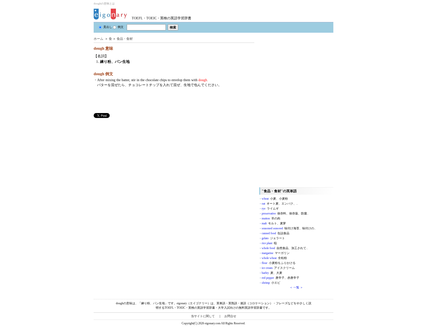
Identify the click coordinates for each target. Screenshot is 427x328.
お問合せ (230, 316)
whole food (285, 248)
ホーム (98, 39)
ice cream (278, 268)
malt (274, 223)
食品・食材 (125, 39)
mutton (271, 218)
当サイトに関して (203, 316)
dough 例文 (103, 74)
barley (272, 273)
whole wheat (274, 258)
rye (270, 208)
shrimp (271, 282)
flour (279, 263)
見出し (107, 27)
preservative (285, 213)
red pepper (280, 278)
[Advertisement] (131, 153)
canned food (275, 233)
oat (280, 203)
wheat (275, 198)
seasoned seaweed (289, 228)
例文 (121, 27)
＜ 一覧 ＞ (296, 287)
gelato (273, 238)
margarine (276, 253)
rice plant (269, 243)
